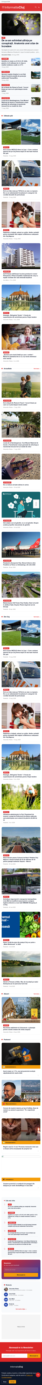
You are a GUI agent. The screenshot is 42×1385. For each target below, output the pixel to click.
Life (3, 37)
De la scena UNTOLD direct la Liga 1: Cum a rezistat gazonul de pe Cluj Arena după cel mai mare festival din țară (22, 1252)
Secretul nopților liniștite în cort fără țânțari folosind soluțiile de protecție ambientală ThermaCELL (14, 76)
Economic (5, 58)
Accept (12, 1382)
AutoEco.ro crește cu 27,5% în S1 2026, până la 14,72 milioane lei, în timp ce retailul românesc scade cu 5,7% (15, 63)
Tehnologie (5, 72)
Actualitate (5, 85)
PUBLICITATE (21, 1327)
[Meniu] (3, 7)
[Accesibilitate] (38, 1374)
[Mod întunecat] (39, 7)
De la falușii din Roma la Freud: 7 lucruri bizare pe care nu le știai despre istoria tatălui (15, 89)
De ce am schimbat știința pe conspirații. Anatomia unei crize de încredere (20, 43)
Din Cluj (11, 1249)
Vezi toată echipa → (21, 1309)
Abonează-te (21, 1275)
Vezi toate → (37, 368)
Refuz (4, 1382)
